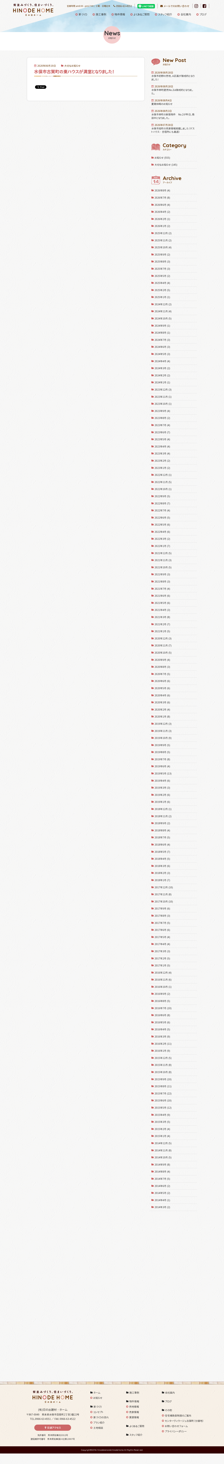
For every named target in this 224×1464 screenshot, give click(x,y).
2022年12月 (163, 475)
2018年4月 (162, 858)
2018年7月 (162, 837)
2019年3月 (162, 787)
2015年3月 (162, 1122)
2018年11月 (163, 816)
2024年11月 (163, 311)
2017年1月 (162, 965)
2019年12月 (163, 723)
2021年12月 (163, 553)
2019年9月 (162, 745)
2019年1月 (162, 802)
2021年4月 (162, 610)
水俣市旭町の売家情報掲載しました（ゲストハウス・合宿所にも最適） (172, 128)
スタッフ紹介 (165, 14)
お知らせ (97, 1398)
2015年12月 (163, 1058)
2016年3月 (162, 1036)
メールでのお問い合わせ (176, 6)
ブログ (203, 14)
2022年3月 (162, 538)
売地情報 (134, 1406)
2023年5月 (162, 439)
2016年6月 (162, 1015)
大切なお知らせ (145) (166, 164)
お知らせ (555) (162, 157)
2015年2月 (162, 1129)
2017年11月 (163, 894)
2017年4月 (162, 944)
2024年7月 (162, 340)
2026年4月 (162, 211)
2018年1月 (162, 880)
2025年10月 (163, 247)
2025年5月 (162, 276)
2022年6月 (162, 517)
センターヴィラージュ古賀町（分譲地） (184, 1420)
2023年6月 (162, 432)
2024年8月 (162, 332)
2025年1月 (162, 297)
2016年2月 (163, 1043)
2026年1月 (162, 226)
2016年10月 (163, 986)
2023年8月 (162, 418)
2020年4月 (162, 695)
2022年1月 (162, 546)
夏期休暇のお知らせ (162, 102)
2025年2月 (162, 290)
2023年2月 (162, 460)
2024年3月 (162, 368)
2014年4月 (162, 1200)
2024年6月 (162, 347)
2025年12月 (163, 233)
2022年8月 (162, 503)
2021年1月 (162, 631)
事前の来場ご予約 (76, 1314)
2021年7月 (162, 588)
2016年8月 (162, 1001)
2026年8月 (162, 190)
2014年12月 (163, 1143)
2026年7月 (162, 197)
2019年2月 (162, 795)
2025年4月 (162, 283)
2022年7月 (162, 510)
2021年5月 (162, 603)
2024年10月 (163, 318)
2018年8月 (162, 830)
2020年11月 (163, 645)
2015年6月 (163, 1100)
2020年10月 (163, 652)
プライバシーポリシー (176, 1431)
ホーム (96, 1392)
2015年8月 (163, 1086)
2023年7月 (162, 425)
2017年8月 (162, 915)
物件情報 (120, 14)
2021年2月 (162, 624)
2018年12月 (163, 809)
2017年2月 (162, 958)
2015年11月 (163, 1065)
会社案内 (186, 14)
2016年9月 (162, 993)
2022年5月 (162, 524)
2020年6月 (162, 681)
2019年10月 (163, 738)
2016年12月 (163, 972)
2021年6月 (162, 595)
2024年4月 (162, 361)
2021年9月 (162, 574)
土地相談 (98, 1427)
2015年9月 (163, 1079)
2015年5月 (163, 1107)
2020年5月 (162, 688)
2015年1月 (162, 1136)
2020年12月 (163, 638)
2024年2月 (162, 375)
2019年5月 (163, 773)
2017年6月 (162, 930)
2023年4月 (162, 446)
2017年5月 (162, 937)
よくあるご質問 (142, 14)
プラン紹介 (99, 1422)
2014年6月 (162, 1186)
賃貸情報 (134, 1417)
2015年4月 (162, 1115)
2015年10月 (163, 1072)
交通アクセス (54, 1427)
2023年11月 (163, 396)
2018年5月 (162, 851)
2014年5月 (162, 1193)
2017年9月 (162, 908)
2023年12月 (163, 389)
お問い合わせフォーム (176, 1426)
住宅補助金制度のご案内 (178, 1415)
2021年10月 (163, 567)
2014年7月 (162, 1178)
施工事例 (101, 14)
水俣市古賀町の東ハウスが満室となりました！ (74, 72)
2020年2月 (162, 709)
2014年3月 (162, 1207)
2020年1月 (162, 716)
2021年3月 (162, 617)
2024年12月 (163, 304)
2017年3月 (162, 951)
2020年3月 (162, 702)
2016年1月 (162, 1050)
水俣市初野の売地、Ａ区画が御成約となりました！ (173, 76)
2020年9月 (162, 660)
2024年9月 (162, 325)
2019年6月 (162, 766)
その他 (168, 1410)
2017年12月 (164, 887)
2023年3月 (162, 453)
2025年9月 (162, 254)
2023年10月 (163, 403)
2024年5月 (162, 354)
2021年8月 (162, 581)
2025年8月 (162, 261)
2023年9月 (162, 411)
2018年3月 (162, 866)
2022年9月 (162, 496)
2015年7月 (163, 1093)
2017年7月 (162, 923)
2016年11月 (163, 979)
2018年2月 (162, 873)
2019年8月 (162, 752)
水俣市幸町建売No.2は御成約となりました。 (172, 90)
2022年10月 (163, 489)
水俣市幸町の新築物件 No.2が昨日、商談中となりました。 (172, 114)
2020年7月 (162, 674)
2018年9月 (162, 823)
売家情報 (134, 1412)
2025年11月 (163, 240)
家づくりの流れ (101, 1417)
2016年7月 (163, 1008)
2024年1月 (162, 382)
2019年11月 (163, 731)
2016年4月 (162, 1029)
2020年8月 (162, 667)
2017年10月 (164, 901)
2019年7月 (162, 759)
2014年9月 (162, 1164)
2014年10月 (163, 1157)
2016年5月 (162, 1022)
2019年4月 (162, 780)
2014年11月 (163, 1150)
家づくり (83, 14)
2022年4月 (162, 531)
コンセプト (98, 1412)
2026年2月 (162, 219)
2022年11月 (163, 482)
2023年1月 (162, 468)
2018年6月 (162, 844)
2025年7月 (162, 268)
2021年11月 (163, 560)
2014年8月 (162, 1171)
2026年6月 (162, 204)
